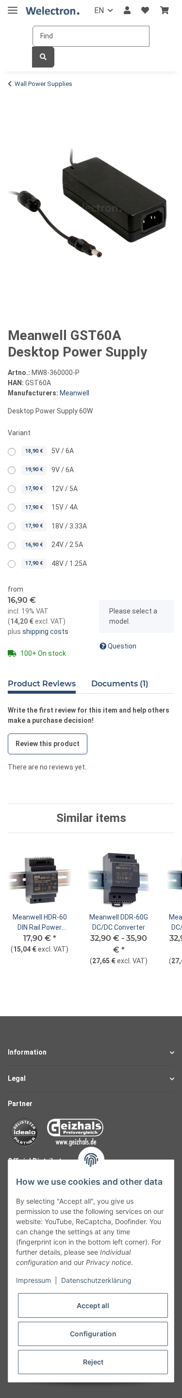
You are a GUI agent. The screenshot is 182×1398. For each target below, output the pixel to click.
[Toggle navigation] (12, 6)
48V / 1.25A (56, 563)
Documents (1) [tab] (120, 683)
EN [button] (99, 10)
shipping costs (44, 631)
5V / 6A (49, 451)
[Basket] (164, 10)
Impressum (33, 1280)
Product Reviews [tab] (42, 683)
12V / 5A (51, 489)
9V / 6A (49, 470)
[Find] (43, 57)
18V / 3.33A (56, 526)
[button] (127, 10)
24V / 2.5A (54, 544)
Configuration (93, 1334)
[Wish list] (145, 10)
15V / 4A (51, 507)
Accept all (93, 1305)
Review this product (48, 744)
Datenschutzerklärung (96, 1280)
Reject (93, 1362)
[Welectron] (52, 11)
